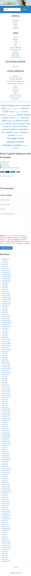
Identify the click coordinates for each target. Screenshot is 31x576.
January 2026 (6, 272)
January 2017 (6, 455)
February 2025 (6, 293)
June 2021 (5, 378)
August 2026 (5, 259)
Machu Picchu (22, 120)
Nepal (15, 124)
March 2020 (5, 407)
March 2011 (5, 538)
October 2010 (5, 545)
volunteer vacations (12, 145)
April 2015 (5, 480)
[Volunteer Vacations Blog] (15, 3)
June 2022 (5, 355)
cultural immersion (18, 111)
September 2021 (6, 372)
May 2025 (5, 288)
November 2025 (6, 276)
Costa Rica (24, 108)
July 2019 (4, 422)
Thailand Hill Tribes (15, 49)
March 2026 (5, 268)
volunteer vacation (15, 142)
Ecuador (15, 87)
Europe (20, 115)
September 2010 (6, 547)
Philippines (15, 53)
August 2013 (5, 505)
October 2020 (5, 393)
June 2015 (5, 476)
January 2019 (6, 432)
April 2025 (5, 289)
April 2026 (5, 266)
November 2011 (6, 528)
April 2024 (5, 313)
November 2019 (6, 415)
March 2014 (5, 499)
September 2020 (6, 395)
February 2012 (6, 526)
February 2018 (6, 442)
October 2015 (5, 472)
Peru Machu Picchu (15, 95)
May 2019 (5, 424)
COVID (6, 111)
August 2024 (5, 305)
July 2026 (4, 261)
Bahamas (15, 76)
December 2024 (6, 297)
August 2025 (5, 282)
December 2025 (6, 274)
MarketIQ (18, 573)
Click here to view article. (7, 176)
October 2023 (5, 324)
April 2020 (5, 405)
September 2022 (6, 349)
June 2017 (5, 447)
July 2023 (4, 330)
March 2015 (5, 482)
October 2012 (5, 517)
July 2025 (4, 284)
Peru (28, 124)
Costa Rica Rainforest (15, 79)
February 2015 (6, 484)
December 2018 (6, 434)
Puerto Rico (15, 99)
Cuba (15, 85)
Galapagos (15, 89)
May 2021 (5, 380)
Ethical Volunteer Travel (11, 115)
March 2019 (5, 428)
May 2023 (5, 334)
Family (27, 114)
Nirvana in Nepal (15, 57)
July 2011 (4, 532)
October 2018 (5, 438)
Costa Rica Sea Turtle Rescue (15, 83)
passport (21, 124)
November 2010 (6, 544)
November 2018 (6, 436)
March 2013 (5, 509)
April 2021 (5, 382)
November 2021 (6, 368)
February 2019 (6, 430)
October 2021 (5, 370)
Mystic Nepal (15, 55)
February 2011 (6, 540)
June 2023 (5, 332)
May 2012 (5, 520)
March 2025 (5, 291)
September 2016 (6, 459)
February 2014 (6, 501)
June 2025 (5, 286)
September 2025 (6, 280)
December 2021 (6, 366)
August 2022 (5, 351)
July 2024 (4, 307)
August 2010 (5, 549)
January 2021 (6, 388)
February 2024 (6, 316)
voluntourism (26, 145)
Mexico (16, 93)
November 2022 (6, 345)
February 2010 (6, 561)
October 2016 (5, 457)
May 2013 (5, 507)
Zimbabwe (16, 28)
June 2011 (5, 534)
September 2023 (6, 326)
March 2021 (5, 384)
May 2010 (5, 555)
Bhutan (16, 37)
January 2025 (6, 295)
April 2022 (5, 359)
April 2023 (5, 336)
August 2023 (5, 328)
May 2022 (5, 357)
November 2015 (6, 470)
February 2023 (6, 340)
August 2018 (5, 440)
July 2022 (4, 353)
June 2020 (5, 401)
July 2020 (4, 399)
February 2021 (6, 386)
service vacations (9, 129)
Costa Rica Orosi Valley (15, 78)
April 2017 (5, 449)
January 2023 (6, 341)
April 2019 (5, 426)
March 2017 (5, 451)
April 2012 (5, 522)
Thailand (23, 132)
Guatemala (15, 91)
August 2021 (5, 374)
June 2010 (5, 553)
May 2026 (5, 264)
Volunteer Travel (15, 138)
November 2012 (6, 515)
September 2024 (6, 303)
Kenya (15, 26)
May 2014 (5, 495)
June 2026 (5, 263)
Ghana (15, 22)
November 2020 (6, 392)
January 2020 (6, 411)
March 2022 (5, 361)
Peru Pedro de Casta (15, 97)
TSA (29, 132)
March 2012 (5, 524)
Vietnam (15, 51)
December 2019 (6, 413)
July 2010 (4, 551)
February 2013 (6, 511)
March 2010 (5, 559)
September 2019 (6, 418)
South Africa (15, 20)
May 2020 (5, 403)
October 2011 (5, 530)
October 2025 (5, 278)
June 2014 (5, 494)
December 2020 (6, 390)
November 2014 (6, 490)
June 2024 (5, 309)
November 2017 (6, 443)
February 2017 (6, 453)
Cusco (25, 111)
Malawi (15, 24)
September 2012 (6, 519)
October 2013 (5, 503)
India (15, 43)
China (15, 41)
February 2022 (6, 363)
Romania (15, 66)
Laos (15, 45)
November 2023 (6, 322)
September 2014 (6, 492)
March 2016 (5, 467)
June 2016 (5, 463)
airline (3, 105)
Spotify (3, 132)
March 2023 (5, 338)
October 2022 (5, 347)
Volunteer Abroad (19, 135)
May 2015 (5, 478)
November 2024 (6, 299)
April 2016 (5, 465)
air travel (11, 105)
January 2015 (6, 486)
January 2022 (6, 365)
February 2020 (6, 409)
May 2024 (5, 311)
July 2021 (4, 376)
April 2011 (5, 536)
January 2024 (6, 318)
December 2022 (6, 343)
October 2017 (5, 445)
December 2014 (6, 488)
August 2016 (5, 461)
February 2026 (6, 270)
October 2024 (5, 301)
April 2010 (5, 557)
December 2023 (6, 320)
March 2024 (5, 315)
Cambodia (15, 39)
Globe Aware (17, 118)
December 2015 (6, 468)
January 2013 (6, 513)
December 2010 (6, 542)
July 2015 (4, 474)
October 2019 (5, 417)
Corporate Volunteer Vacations (13, 108)
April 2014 (5, 497)
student (9, 132)
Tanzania (16, 132)
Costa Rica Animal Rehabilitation (15, 81)
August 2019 (5, 420)
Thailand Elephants (15, 47)
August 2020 (5, 397)
